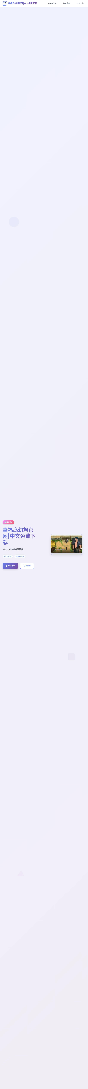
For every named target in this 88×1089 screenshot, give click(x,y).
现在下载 (80, 3)
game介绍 (52, 3)
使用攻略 (66, 3)
